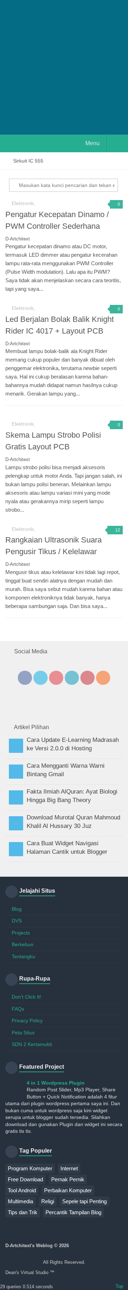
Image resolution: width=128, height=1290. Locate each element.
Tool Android (22, 1190)
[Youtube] (56, 678)
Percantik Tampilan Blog (73, 1212)
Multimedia (20, 1201)
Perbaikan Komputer (68, 1190)
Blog (17, 909)
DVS (17, 921)
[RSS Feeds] (103, 678)
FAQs (18, 1009)
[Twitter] (40, 678)
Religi (47, 1201)
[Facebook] (25, 678)
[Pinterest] (87, 678)
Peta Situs (23, 1032)
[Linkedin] (72, 678)
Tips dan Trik (22, 1212)
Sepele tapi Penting (84, 1201)
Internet (69, 1168)
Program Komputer (30, 1168)
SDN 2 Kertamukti (32, 1044)
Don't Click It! (26, 997)
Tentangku (23, 956)
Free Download (25, 1179)
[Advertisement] (64, 67)
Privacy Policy (27, 1020)
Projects (21, 933)
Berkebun (22, 944)
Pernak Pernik (67, 1179)
